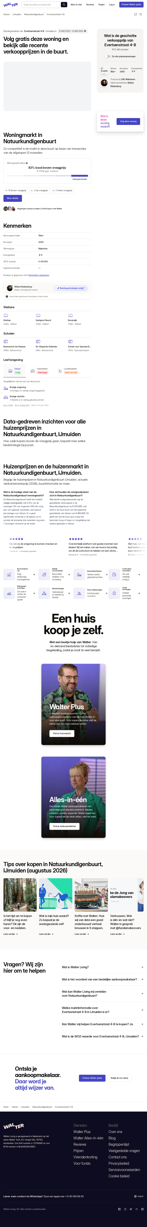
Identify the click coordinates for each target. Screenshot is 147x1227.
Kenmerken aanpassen (38, 275)
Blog (112, 1138)
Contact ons (118, 1157)
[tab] (14, 370)
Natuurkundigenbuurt (34, 14)
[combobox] (45, 4)
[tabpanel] (47, 391)
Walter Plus (82, 1132)
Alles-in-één (76, 4)
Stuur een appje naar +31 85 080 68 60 (63, 1196)
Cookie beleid (119, 1176)
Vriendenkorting (85, 1157)
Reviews (90, 4)
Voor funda (82, 1163)
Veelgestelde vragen (124, 1151)
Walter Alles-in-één (88, 1138)
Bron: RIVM (8, 405)
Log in (112, 4)
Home (6, 1107)
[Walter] (10, 5)
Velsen (6, 14)
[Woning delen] (135, 14)
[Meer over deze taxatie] (85, 31)
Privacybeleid (119, 1163)
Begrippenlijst (119, 1144)
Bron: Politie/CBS (22, 405)
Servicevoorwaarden (124, 1170)
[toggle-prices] (108, 56)
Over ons (115, 1132)
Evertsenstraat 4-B (56, 14)
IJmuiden (17, 14)
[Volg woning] (141, 14)
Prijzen (102, 4)
